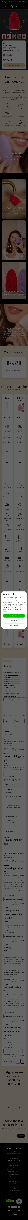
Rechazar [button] (14, 620)
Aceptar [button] (14, 615)
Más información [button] (14, 625)
